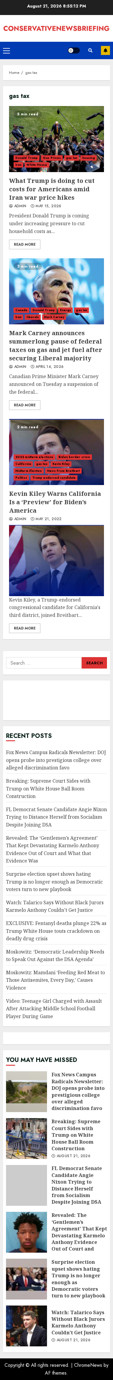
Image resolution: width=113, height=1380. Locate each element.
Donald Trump (26, 158)
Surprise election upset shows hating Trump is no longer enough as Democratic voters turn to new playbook (54, 882)
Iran (18, 164)
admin (19, 206)
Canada (21, 310)
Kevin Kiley (61, 464)
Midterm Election (28, 471)
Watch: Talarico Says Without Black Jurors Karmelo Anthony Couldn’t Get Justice (55, 906)
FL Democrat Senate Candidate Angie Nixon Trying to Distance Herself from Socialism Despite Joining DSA (56, 817)
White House (37, 164)
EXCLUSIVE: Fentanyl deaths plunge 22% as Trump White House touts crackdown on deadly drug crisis (56, 931)
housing (88, 158)
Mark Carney (54, 317)
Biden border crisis (74, 457)
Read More (25, 244)
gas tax (71, 158)
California (23, 464)
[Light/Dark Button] (74, 50)
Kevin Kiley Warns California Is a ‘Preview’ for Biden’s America (56, 452)
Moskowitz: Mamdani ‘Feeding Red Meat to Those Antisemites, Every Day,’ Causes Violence (55, 980)
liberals (33, 317)
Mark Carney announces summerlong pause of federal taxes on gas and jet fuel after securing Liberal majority (56, 291)
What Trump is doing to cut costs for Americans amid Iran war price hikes (56, 139)
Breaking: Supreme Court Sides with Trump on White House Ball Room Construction (48, 788)
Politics (21, 477)
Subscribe (105, 50)
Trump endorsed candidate (54, 477)
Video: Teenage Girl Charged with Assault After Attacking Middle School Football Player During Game (54, 1009)
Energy (65, 310)
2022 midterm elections (34, 457)
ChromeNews (88, 1365)
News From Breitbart (63, 471)
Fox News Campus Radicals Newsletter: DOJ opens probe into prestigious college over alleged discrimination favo (56, 760)
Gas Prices (52, 158)
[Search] (90, 50)
